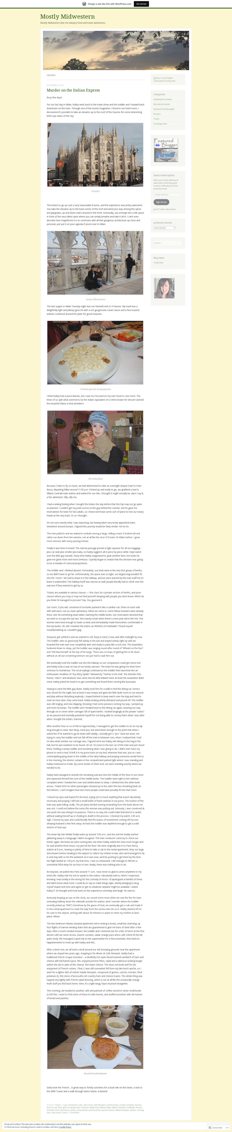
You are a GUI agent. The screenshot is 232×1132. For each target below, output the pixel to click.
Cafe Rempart (100, 1105)
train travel (56, 1112)
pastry (73, 1110)
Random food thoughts (164, 109)
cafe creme (88, 1105)
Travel (57, 1105)
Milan (109, 1107)
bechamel (73, 1105)
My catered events (162, 104)
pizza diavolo (82, 1110)
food (60, 1107)
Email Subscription (164, 175)
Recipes (157, 114)
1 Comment (74, 1112)
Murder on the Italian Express (73, 90)
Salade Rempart (122, 1110)
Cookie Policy (65, 1127)
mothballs (130, 1107)
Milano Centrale (118, 1107)
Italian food (94, 1107)
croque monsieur (126, 1105)
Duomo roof (52, 1107)
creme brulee (112, 1105)
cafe (80, 1105)
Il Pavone (85, 1107)
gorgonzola (75, 1107)
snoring (140, 1110)
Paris (57, 1110)
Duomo (138, 1105)
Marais (103, 1107)
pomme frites (95, 1110)
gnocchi (66, 1107)
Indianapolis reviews (163, 99)
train (49, 1112)
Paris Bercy (65, 1110)
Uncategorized (160, 123)
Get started (141, 4)
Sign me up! (161, 202)
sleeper (133, 1110)
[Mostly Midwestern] (116, 50)
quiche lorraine (108, 1110)
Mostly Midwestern (67, 16)
